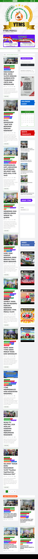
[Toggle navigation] (19, 51)
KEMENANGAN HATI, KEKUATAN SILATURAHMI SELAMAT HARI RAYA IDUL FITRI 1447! (27, 172)
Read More (6, 96)
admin (6, 86)
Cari (27, 64)
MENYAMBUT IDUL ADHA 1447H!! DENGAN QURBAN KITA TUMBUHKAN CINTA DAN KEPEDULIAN (10, 78)
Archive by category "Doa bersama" (13, 54)
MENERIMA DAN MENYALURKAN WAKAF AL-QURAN (27, 547)
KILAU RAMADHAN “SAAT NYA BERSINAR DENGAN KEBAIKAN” (26, 521)
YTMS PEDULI (10, 30)
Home (5, 54)
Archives (22, 207)
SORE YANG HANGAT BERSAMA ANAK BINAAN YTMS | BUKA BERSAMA (10, 257)
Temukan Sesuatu (27, 58)
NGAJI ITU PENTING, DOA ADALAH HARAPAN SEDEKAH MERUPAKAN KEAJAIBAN (9, 428)
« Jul (27, 125)
